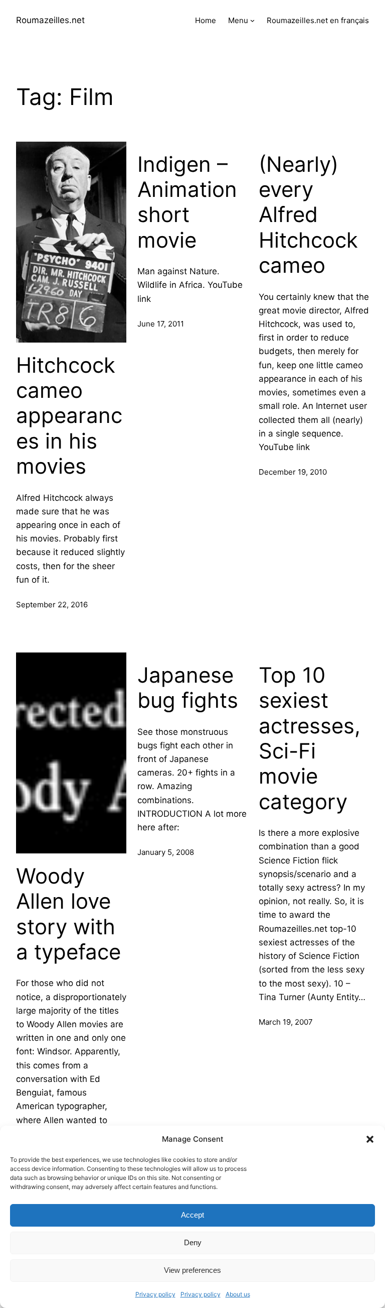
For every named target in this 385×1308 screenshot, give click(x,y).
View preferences (192, 1270)
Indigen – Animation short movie (187, 202)
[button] (370, 1139)
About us (238, 1294)
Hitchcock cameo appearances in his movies (69, 416)
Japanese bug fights (187, 688)
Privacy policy (155, 1294)
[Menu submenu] (252, 20)
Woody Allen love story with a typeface (68, 913)
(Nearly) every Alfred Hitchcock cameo (308, 215)
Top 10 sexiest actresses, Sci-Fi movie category (309, 738)
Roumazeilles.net (50, 20)
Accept (192, 1215)
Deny (193, 1242)
